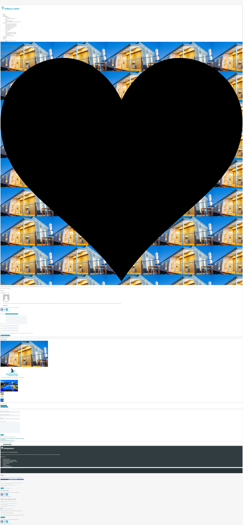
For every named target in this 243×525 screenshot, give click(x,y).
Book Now (9, 284)
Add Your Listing (6, 459)
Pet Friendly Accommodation (11, 23)
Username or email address (6, 483)
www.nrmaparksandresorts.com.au (7, 440)
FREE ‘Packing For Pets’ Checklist (9, 460)
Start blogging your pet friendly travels (13, 21)
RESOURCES (5, 16)
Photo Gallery (4, 339)
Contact (4, 464)
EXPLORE (5, 22)
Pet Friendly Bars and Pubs (11, 33)
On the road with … (9, 20)
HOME (4, 14)
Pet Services (8, 34)
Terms (23, 468)
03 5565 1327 (3, 439)
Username (3, 501)
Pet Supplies (8, 29)
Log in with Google (20, 479)
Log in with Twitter (12, 479)
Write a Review (4, 284)
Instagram (5, 472)
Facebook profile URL (7, 444)
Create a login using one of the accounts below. (10, 307)
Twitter (4, 471)
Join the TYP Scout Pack (10, 18)
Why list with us (6, 463)
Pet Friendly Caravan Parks (11, 24)
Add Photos (3, 283)
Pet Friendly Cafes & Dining (11, 26)
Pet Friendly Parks (9, 28)
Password (3, 485)
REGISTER (5, 37)
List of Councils (6, 465)
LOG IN (4, 38)
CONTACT (5, 36)
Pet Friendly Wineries (10, 35)
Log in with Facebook (5, 479)
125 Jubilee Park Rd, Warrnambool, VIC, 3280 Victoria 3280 (12, 55)
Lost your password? (5, 490)
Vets (6, 31)
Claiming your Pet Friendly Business (10, 461)
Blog (6, 19)
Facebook (5, 470)
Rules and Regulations (7, 466)
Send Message (4, 405)
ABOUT (4, 15)
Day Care (7, 30)
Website (2, 330)
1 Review (2, 57)
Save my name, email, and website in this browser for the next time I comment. (17, 333)
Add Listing (8, 17)
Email (2, 328)
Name (2, 326)
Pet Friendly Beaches (10, 27)
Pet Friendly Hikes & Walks (11, 32)
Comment (3, 324)
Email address (4, 504)
